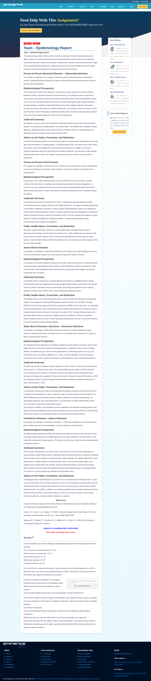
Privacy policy (144, 1)
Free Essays (47, 654)
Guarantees (103, 6)
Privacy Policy (49, 679)
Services (82, 6)
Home (61, 6)
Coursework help (85, 667)
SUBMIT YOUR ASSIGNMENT (31, 30)
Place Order (142, 6)
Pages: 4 (36, 43)
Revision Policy (59, 679)
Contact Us (121, 6)
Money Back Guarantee (73, 679)
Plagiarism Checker (49, 662)
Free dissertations (85, 664)
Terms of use (39, 679)
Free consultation (85, 654)
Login (131, 6)
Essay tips (46, 656)
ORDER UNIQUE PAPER (119, 132)
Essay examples (84, 656)
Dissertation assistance (87, 662)
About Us (71, 6)
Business (27, 43)
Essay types (47, 659)
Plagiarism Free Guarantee (91, 679)
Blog (112, 6)
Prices (92, 6)
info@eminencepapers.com (123, 654)
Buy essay (82, 659)
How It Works (135, 1)
